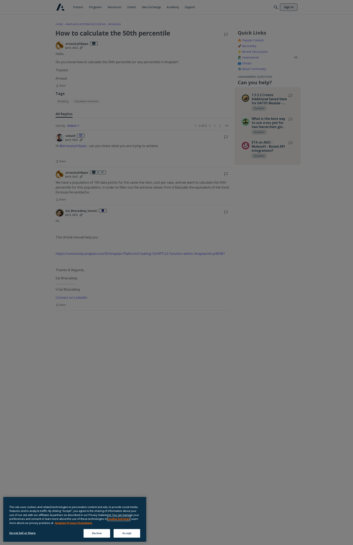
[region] (74, 519)
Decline (97, 533)
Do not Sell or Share (22, 533)
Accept (127, 533)
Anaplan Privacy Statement (73, 523)
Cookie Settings (119, 519)
